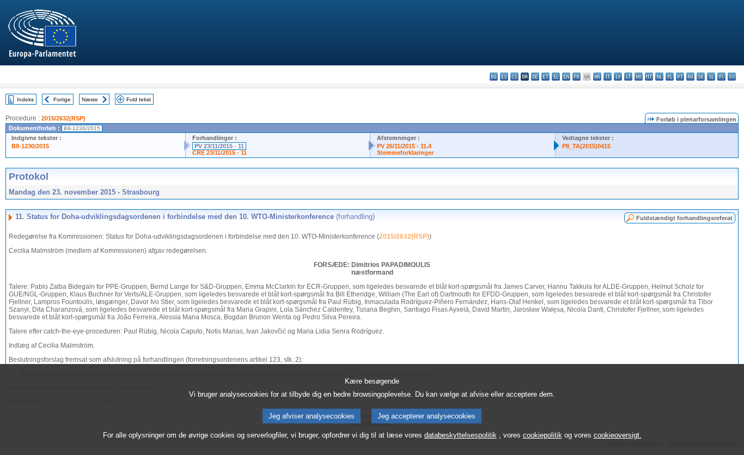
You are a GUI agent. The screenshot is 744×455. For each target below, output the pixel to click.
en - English (566, 76)
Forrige (62, 99)
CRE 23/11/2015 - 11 (219, 152)
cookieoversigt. (618, 435)
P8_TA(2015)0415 (586, 146)
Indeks (25, 99)
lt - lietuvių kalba (628, 76)
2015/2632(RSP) (63, 118)
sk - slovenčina (701, 76)
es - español (504, 76)
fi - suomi (721, 76)
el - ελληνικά (556, 76)
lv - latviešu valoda (618, 76)
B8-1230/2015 (30, 146)
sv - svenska (732, 76)
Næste (90, 99)
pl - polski (670, 76)
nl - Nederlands (659, 76)
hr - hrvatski (597, 76)
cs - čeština (514, 76)
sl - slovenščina (711, 76)
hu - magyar (639, 76)
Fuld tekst (138, 99)
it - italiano (607, 76)
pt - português (680, 76)
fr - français (576, 76)
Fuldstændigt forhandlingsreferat (684, 218)
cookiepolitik (542, 435)
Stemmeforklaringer (405, 152)
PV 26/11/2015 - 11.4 (404, 146)
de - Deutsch (535, 76)
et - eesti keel (545, 76)
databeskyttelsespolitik (460, 435)
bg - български (494, 76)
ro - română (690, 76)
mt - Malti (649, 76)
